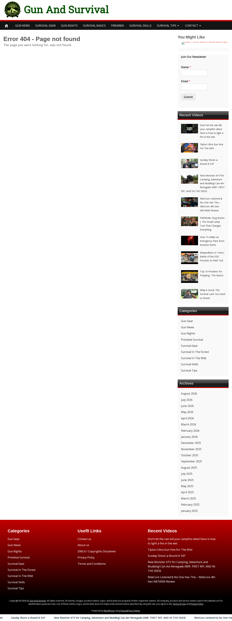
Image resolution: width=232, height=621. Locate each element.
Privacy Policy (86, 557)
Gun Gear (187, 321)
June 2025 (187, 480)
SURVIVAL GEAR (45, 25)
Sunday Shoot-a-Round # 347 (166, 556)
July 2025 (186, 474)
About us (83, 545)
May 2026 (187, 412)
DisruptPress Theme (130, 610)
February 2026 (190, 431)
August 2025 (189, 467)
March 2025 (188, 498)
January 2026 (189, 437)
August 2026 (189, 393)
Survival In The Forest (195, 352)
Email (185, 81)
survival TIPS (166, 25)
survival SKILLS (140, 25)
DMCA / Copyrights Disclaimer (97, 551)
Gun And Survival (66, 9)
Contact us (84, 539)
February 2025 (190, 504)
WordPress (109, 610)
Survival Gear (189, 346)
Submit (188, 97)
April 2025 (187, 492)
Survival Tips (189, 370)
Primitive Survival (192, 340)
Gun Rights (69, 25)
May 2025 (187, 486)
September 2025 (191, 461)
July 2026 (186, 400)
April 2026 (187, 418)
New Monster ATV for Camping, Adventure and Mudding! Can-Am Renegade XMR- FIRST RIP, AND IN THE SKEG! (105, 617)
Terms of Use (179, 604)
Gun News (22, 25)
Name (186, 67)
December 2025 (191, 443)
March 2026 (188, 424)
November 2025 (191, 449)
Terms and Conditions (92, 564)
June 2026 (187, 406)
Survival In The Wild (193, 358)
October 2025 (189, 455)
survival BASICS (94, 25)
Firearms (117, 25)
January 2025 (189, 511)
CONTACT (191, 25)
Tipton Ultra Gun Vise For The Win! (170, 550)
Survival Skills (189, 364)
